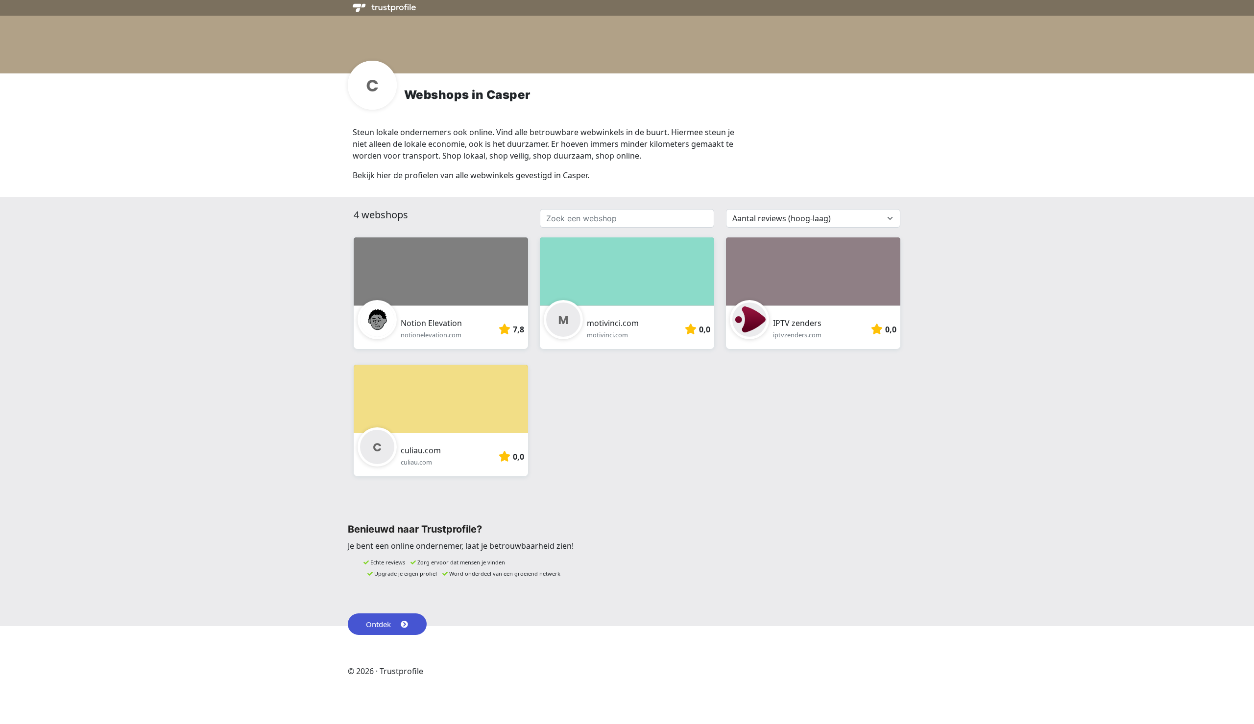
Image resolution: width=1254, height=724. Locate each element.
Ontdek (378, 624)
